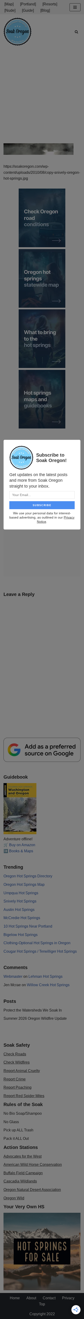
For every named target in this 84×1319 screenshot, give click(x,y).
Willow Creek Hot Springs (48, 985)
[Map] (9, 4)
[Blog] (45, 10)
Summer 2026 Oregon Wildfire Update (35, 1018)
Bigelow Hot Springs (21, 935)
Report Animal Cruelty (22, 1071)
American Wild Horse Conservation (33, 1165)
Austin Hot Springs (19, 910)
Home (15, 1298)
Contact (49, 1298)
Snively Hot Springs (20, 901)
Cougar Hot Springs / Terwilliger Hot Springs (40, 951)
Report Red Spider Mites (24, 1096)
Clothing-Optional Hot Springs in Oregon (37, 943)
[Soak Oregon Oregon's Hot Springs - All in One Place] (18, 32)
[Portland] (28, 4)
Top (42, 1304)
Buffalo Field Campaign (23, 1173)
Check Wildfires (17, 1062)
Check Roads (15, 1054)
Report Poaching (18, 1087)
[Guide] (28, 10)
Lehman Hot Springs (45, 976)
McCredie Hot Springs (22, 918)
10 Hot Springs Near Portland (28, 926)
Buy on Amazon (22, 845)
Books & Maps (21, 851)
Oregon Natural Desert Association (32, 1190)
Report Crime (15, 1079)
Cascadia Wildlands (20, 1181)
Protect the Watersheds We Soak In (33, 1010)
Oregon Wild (14, 1198)
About (31, 1298)
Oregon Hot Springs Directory (28, 876)
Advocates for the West (23, 1156)
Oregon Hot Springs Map (24, 885)
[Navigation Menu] (75, 7)
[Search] (76, 32)
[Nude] (9, 10)
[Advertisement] (42, 93)
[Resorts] (49, 4)
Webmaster (13, 976)
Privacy (68, 1298)
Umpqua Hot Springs (21, 893)
